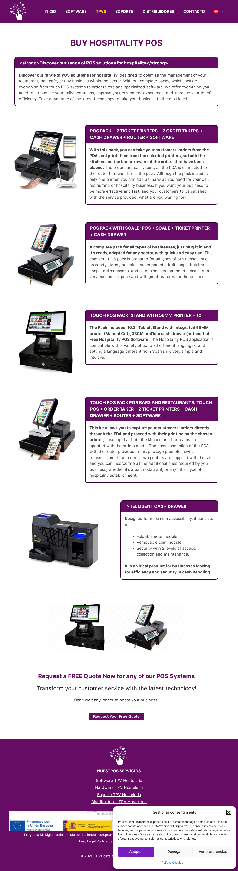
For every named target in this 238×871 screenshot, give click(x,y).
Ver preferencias (213, 851)
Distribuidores (158, 11)
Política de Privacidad (113, 841)
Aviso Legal (87, 841)
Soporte (124, 11)
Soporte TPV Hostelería (119, 794)
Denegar (174, 851)
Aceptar (136, 851)
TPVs (101, 11)
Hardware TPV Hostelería (119, 787)
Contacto (194, 11)
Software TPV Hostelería (119, 780)
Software (76, 11)
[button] (228, 812)
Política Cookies (172, 862)
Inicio (50, 11)
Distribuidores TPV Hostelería (119, 801)
